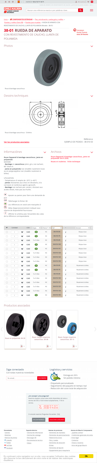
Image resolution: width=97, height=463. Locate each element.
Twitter (8, 443)
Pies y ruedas (53, 440)
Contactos (75, 440)
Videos (29, 443)
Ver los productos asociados (16, 142)
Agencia (35, 2)
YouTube (9, 445)
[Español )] (19, 2)
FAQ (58, 414)
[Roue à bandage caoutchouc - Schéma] (48, 116)
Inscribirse (42, 378)
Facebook (9, 448)
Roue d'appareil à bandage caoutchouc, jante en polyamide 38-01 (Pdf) (70, 157)
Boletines (8, 435)
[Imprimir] (13, 2)
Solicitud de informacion (35, 433)
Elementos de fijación (56, 448)
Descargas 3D (31, 438)
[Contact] (9, 2)
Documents (22, 346)
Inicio (6, 19)
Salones (7, 433)
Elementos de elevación (57, 443)
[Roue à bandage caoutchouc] (48, 69)
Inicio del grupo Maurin (79, 445)
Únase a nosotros (77, 443)
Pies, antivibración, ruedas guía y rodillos (49, 19)
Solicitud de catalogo (34, 435)
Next (81, 70)
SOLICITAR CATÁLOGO (57, 420)
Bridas (51, 445)
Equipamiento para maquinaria (59, 450)
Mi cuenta (81, 2)
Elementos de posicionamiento (59, 435)
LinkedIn (9, 440)
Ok (86, 456)
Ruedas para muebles (33, 22)
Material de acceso (55, 438)
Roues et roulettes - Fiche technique (65, 161)
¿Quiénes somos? (77, 433)
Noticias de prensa (11, 438)
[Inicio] (5, 2)
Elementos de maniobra (57, 433)
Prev (6, 70)
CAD (28, 232)
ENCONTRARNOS (38, 420)
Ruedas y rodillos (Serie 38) (13, 22)
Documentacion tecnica (34, 440)
